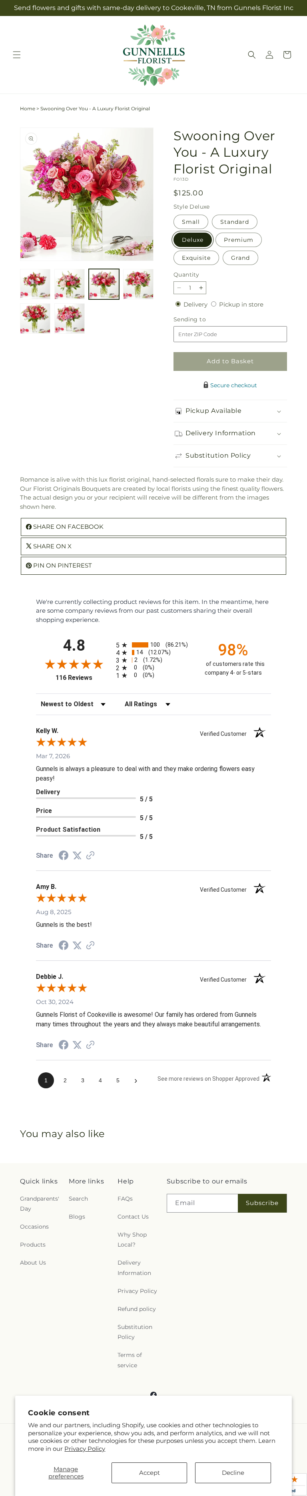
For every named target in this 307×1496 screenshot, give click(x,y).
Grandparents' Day (39, 1203)
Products (33, 1244)
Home (27, 109)
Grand (240, 257)
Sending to (201, 319)
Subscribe (262, 1203)
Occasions (34, 1226)
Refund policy (137, 1309)
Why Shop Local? (132, 1239)
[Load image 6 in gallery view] (69, 318)
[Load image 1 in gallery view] (35, 284)
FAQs (125, 1198)
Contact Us (133, 1216)
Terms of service (130, 1360)
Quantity (186, 274)
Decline (233, 1472)
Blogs (77, 1216)
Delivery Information (134, 1267)
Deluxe (192, 239)
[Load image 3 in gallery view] (104, 284)
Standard (234, 221)
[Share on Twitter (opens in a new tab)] (77, 855)
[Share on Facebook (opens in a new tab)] (63, 856)
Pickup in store (241, 304)
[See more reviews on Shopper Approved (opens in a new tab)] (90, 856)
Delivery (196, 304)
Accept (149, 1472)
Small (191, 221)
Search (78, 1198)
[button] (17, 55)
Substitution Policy (135, 1332)
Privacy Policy (84, 1448)
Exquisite (196, 257)
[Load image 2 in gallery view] (69, 284)
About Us (33, 1262)
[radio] (153, 644)
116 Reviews (84, 677)
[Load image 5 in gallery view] (35, 318)
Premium (238, 239)
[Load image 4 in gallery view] (138, 284)
